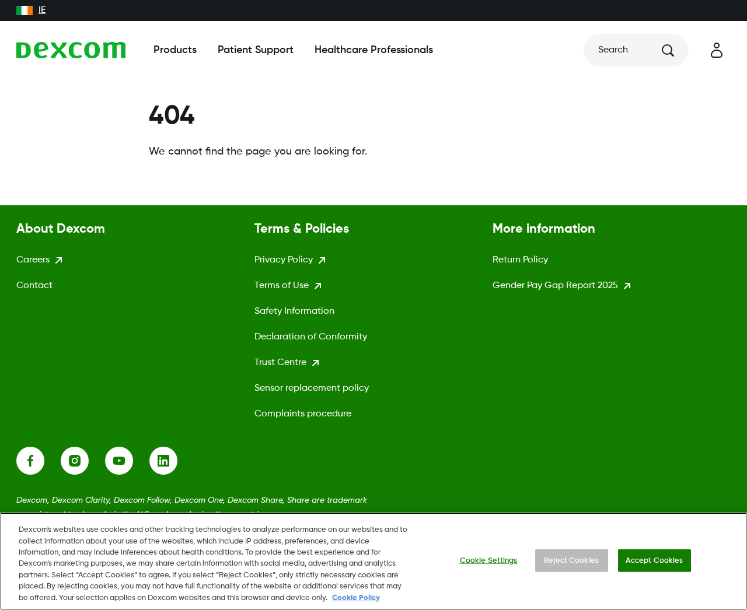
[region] (373, 561)
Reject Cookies (571, 560)
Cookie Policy (356, 598)
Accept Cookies (654, 560)
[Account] (717, 50)
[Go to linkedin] (171, 461)
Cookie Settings (489, 560)
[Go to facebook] (38, 461)
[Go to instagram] (83, 461)
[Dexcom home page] (71, 50)
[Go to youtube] (127, 461)
